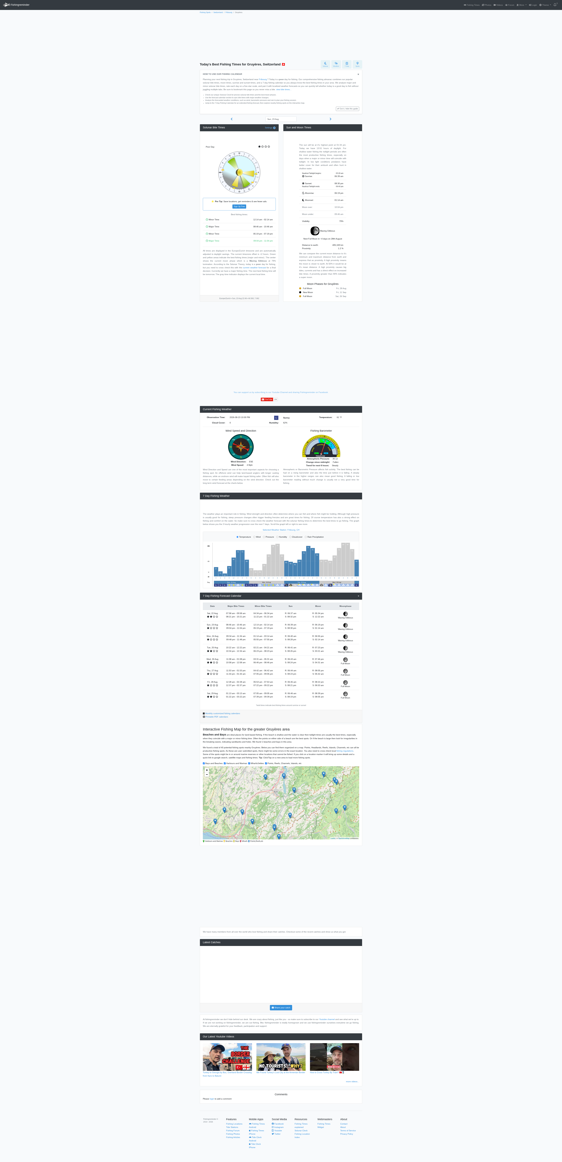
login (212, 1099)
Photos (487, 5)
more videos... (352, 1081)
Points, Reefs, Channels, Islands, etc (284, 763)
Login (534, 5)
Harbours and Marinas (236, 763)
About (343, 1127)
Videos (499, 5)
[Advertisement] (281, 36)
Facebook (279, 1124)
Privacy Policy (346, 1134)
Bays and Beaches (214, 763)
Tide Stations (232, 1127)
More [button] (522, 5)
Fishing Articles (233, 1137)
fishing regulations (344, 751)
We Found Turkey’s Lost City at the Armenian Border (280, 1072)
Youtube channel (327, 1019)
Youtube (278, 1130)
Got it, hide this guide (349, 109)
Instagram (279, 1127)
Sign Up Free (239, 206)
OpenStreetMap (343, 838)
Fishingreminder (19, 4)
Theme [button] (545, 5)
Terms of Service (348, 1130)
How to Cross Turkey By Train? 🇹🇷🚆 (327, 1072)
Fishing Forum (233, 1130)
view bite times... (284, 89)
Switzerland (218, 12)
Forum (511, 5)
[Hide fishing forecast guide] (358, 74)
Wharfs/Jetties (257, 763)
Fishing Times (473, 5)
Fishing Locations (234, 1124)
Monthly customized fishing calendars (222, 713)
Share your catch (282, 1007)
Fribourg (229, 12)
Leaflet (332, 838)
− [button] (207, 774)
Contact (343, 1124)
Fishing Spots (205, 12)
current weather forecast (254, 267)
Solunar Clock (301, 1130)
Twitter (277, 1134)
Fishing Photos (233, 1134)
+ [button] (207, 770)
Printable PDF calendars (216, 717)
